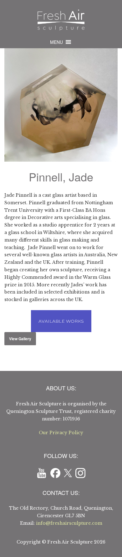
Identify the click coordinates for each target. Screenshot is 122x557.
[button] (56, 42)
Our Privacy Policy (61, 432)
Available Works (61, 321)
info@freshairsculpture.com (69, 523)
